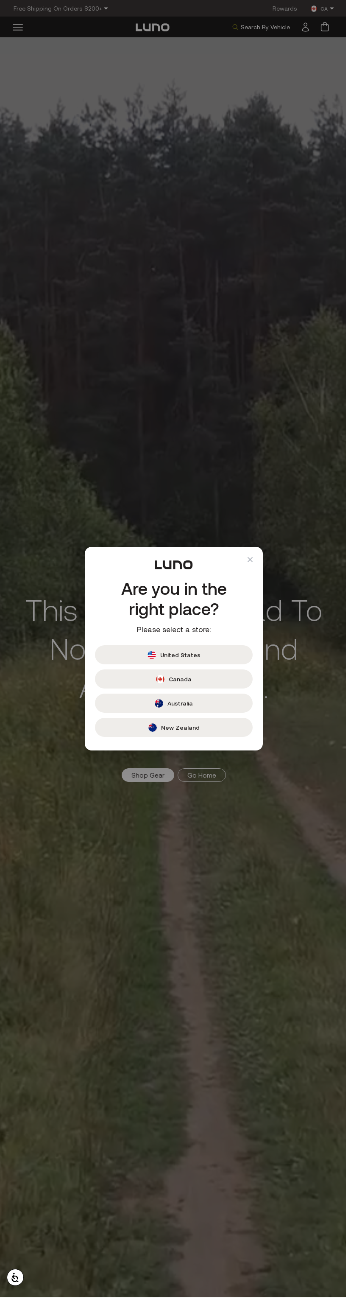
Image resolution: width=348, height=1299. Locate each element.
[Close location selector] (247, 560)
